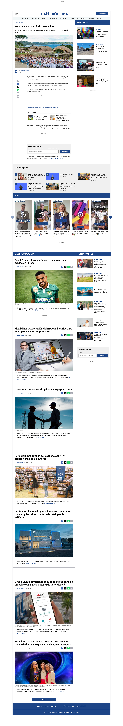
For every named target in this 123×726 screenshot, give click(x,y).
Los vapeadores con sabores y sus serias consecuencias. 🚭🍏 (80, 233)
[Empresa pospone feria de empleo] (44, 51)
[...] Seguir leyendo (39, 310)
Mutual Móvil (65, 629)
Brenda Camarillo (20, 521)
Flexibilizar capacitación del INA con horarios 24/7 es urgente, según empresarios (44, 330)
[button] (102, 13)
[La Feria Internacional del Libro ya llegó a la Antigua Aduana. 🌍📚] (42, 215)
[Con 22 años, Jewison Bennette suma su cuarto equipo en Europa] (44, 286)
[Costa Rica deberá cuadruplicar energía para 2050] (44, 413)
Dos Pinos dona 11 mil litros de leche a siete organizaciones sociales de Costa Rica (67, 186)
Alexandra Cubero (25, 70)
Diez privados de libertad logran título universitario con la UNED (101, 65)
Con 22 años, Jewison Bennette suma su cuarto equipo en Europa (42, 261)
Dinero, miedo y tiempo (66, 174)
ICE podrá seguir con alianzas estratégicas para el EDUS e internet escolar (100, 292)
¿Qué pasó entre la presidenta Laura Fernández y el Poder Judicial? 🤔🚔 (99, 233)
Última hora (21, 22)
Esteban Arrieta (20, 335)
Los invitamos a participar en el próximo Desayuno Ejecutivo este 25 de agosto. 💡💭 (61, 234)
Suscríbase (81, 706)
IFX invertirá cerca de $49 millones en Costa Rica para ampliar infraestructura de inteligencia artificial (43, 514)
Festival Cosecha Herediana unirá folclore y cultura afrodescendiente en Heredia (101, 50)
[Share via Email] (18, 93)
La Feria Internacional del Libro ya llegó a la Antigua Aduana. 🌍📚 (41, 233)
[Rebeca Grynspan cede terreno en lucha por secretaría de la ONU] (85, 81)
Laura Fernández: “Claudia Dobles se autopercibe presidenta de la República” (100, 323)
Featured (98, 29)
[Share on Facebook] (18, 84)
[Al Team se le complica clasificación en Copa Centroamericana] (30, 117)
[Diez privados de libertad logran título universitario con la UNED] (85, 65)
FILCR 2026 (21, 501)
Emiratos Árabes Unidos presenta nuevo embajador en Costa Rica (36, 175)
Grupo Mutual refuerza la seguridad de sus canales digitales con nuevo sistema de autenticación (44, 583)
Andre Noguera (20, 266)
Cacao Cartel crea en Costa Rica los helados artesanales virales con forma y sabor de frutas (99, 176)
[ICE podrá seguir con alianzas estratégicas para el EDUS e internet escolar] (85, 291)
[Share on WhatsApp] (18, 90)
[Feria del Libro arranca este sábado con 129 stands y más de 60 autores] (44, 482)
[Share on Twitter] (18, 87)
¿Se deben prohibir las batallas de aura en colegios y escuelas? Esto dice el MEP (102, 34)
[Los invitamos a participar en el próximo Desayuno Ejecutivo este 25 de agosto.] (61, 215)
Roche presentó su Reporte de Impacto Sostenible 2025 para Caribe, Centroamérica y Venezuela (23, 234)
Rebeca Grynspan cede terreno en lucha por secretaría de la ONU (102, 81)
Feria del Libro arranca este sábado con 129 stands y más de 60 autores (40, 457)
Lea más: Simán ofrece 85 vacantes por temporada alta (42, 107)
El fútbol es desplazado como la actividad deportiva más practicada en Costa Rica (100, 278)
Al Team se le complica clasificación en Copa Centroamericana (40, 118)
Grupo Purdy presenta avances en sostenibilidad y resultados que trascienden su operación (100, 338)
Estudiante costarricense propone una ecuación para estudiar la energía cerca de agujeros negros (43, 643)
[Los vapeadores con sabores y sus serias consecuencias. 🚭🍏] (80, 215)
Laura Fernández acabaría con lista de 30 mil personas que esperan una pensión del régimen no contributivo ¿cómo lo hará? (100, 307)
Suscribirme (65, 151)
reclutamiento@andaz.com (55, 158)
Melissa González (21, 462)
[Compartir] (18, 96)
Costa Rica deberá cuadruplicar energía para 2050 (43, 389)
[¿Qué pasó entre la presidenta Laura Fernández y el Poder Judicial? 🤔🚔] (99, 215)
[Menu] (16, 14)
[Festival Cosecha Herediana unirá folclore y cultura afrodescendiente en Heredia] (85, 49)
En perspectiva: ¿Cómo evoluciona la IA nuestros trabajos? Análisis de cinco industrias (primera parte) (35, 186)
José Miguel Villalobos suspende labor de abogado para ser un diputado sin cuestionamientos (100, 264)
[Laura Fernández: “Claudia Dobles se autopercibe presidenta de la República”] (85, 322)
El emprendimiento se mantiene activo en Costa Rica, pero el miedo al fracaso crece (62, 118)
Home (16, 22)
